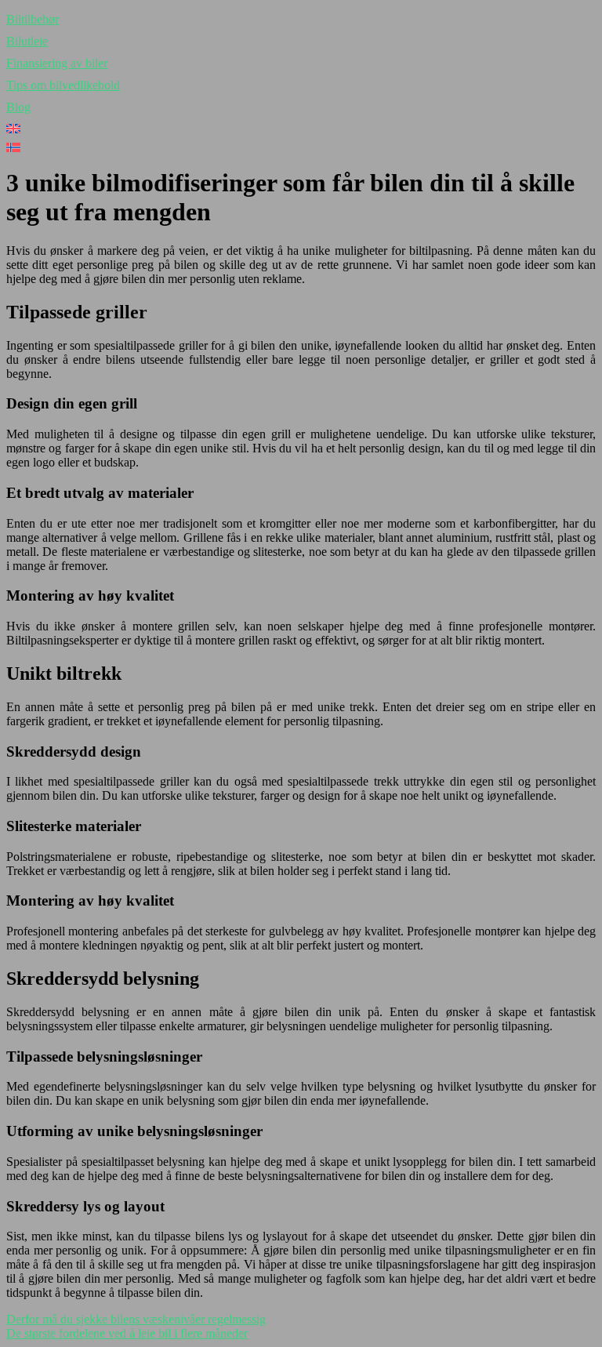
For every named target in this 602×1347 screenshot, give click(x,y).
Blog (18, 107)
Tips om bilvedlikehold (63, 85)
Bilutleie (27, 41)
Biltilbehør (32, 19)
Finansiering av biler (56, 63)
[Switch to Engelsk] (301, 128)
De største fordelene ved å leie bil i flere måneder (127, 1333)
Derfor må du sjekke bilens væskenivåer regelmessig (136, 1319)
